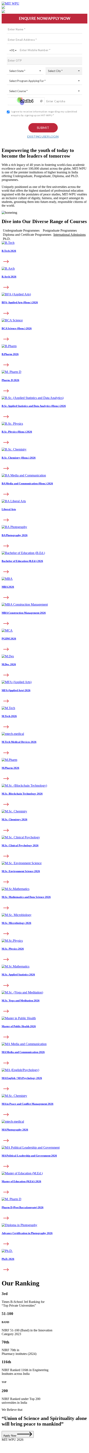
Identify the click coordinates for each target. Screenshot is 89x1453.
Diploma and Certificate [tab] (27, 234)
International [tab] (69, 234)
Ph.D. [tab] (7, 239)
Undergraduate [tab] (21, 230)
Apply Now (10, 1435)
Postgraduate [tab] (60, 230)
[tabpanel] (44, 409)
